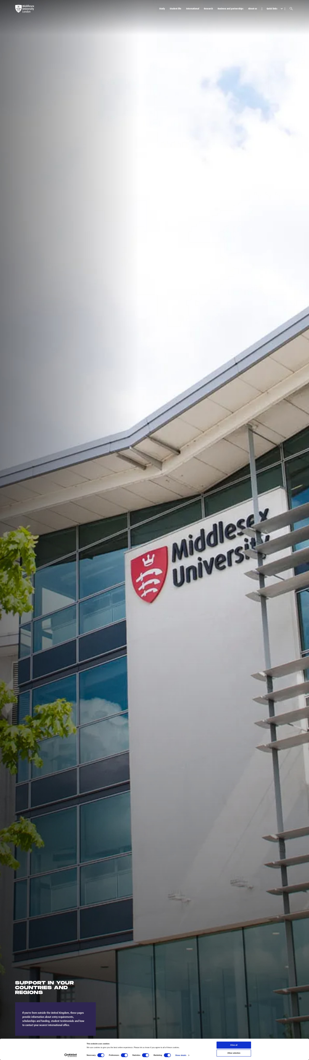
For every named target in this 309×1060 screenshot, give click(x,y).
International (192, 8)
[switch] (124, 1055)
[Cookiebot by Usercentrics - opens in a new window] (70, 1055)
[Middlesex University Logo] (24, 9)
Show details (180, 1055)
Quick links (272, 8)
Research (208, 8)
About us (252, 8)
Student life (175, 8)
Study (162, 8)
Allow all (233, 1045)
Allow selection (233, 1053)
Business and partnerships (230, 8)
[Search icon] (291, 8)
